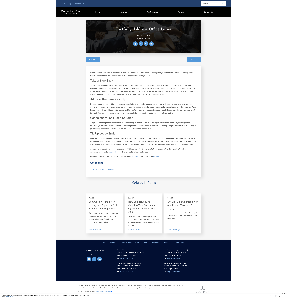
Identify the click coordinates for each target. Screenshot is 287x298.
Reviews (181, 12)
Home (97, 12)
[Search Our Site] (223, 4)
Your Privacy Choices (103, 292)
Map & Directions (126, 258)
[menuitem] (97, 12)
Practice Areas (152, 12)
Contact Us (208, 12)
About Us (123, 12)
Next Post (194, 59)
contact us (136, 157)
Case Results (79, 4)
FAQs (63, 4)
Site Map (167, 242)
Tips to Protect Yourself (105, 170)
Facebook (156, 157)
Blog (69, 4)
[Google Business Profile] (89, 259)
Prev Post (92, 59)
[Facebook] (94, 259)
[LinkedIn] (99, 259)
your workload (113, 152)
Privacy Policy (179, 242)
